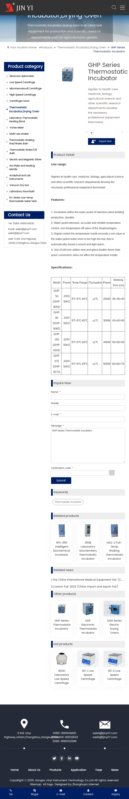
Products (46, 47)
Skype (34, 794)
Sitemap (35, 784)
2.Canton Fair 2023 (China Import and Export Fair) (84, 586)
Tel (11, 794)
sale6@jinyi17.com (26, 229)
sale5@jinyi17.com (18, 233)
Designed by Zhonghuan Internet (77, 784)
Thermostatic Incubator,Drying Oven (81, 47)
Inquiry (116, 794)
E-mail (61, 794)
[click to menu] (122, 7)
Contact (88, 794)
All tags (48, 784)
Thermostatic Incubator (68, 502)
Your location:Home (23, 47)
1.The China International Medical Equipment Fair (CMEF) (88, 580)
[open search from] (114, 7)
